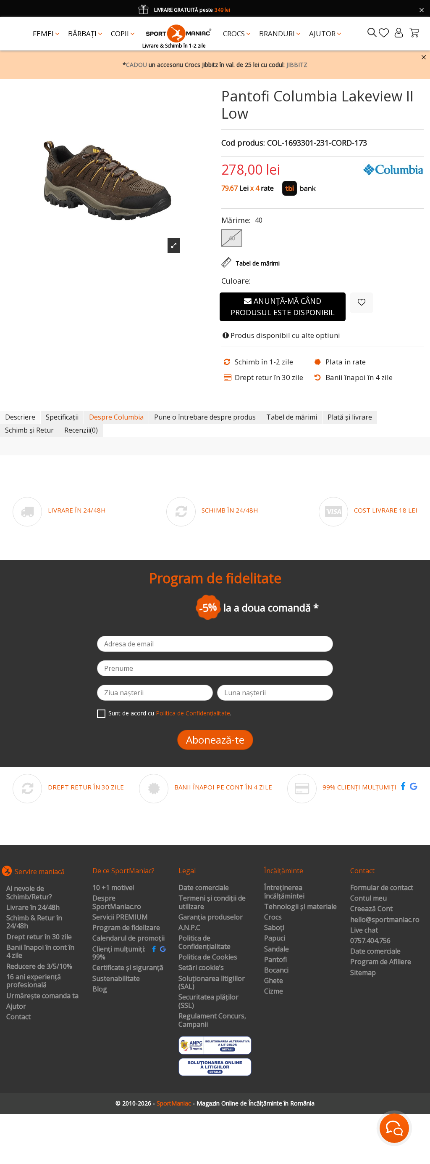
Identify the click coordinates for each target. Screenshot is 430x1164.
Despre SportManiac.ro (116, 902)
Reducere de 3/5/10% (39, 966)
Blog (99, 989)
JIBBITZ (296, 65)
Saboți (274, 928)
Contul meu (368, 898)
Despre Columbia (116, 417)
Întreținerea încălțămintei (284, 892)
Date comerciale (203, 888)
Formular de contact (381, 888)
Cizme (273, 991)
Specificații (62, 417)
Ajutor (16, 1006)
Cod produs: (243, 143)
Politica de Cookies (207, 957)
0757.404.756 (370, 941)
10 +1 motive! (113, 888)
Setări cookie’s (201, 968)
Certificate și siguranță (127, 968)
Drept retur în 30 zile (39, 937)
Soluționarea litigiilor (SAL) (211, 983)
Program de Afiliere (380, 962)
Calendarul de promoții (128, 938)
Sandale (276, 949)
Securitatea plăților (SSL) (208, 1001)
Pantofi (275, 960)
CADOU (136, 65)
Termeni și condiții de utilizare (212, 902)
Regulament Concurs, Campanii (212, 1020)
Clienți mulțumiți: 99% (118, 953)
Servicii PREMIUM (120, 917)
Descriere (20, 417)
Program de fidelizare (126, 928)
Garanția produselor (210, 917)
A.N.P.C (189, 928)
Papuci (274, 938)
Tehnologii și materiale (300, 907)
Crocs (273, 917)
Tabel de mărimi (291, 417)
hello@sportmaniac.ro (385, 920)
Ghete (273, 981)
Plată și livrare (350, 417)
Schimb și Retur (29, 430)
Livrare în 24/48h (33, 908)
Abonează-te (215, 740)
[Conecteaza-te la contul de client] (399, 32)
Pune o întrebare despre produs (205, 417)
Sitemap (363, 973)
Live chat (364, 930)
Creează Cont (371, 909)
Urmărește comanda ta (42, 996)
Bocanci (276, 970)
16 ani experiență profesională (33, 981)
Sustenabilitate (116, 979)
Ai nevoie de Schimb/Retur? (29, 893)
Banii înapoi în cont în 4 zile (40, 951)
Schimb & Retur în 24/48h (34, 922)
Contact (18, 1017)
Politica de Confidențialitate (193, 713)
